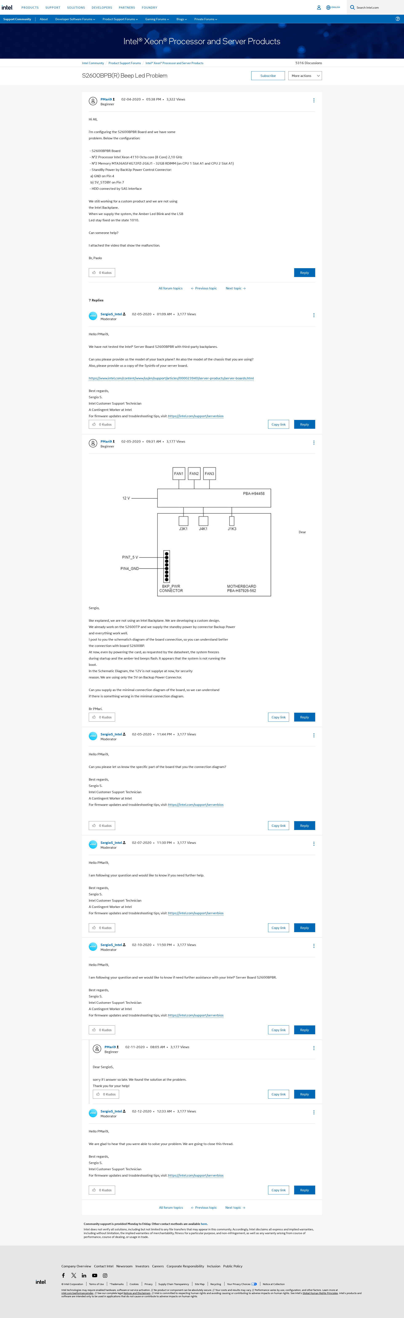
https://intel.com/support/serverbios (195, 415)
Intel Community (93, 63)
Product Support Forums (125, 63)
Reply (304, 272)
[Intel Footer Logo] (41, 1281)
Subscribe (268, 75)
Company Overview (76, 1266)
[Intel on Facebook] (63, 1275)
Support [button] (52, 7)
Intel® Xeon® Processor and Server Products (174, 63)
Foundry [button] (149, 7)
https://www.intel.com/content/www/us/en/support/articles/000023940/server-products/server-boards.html (171, 378)
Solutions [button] (76, 7)
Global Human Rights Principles (320, 1293)
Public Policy (232, 1266)
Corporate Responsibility (185, 1266)
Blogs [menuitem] (180, 19)
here (204, 1223)
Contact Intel (103, 1266)
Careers (158, 1266)
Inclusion (213, 1266)
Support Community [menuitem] (17, 19)
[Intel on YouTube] (94, 1275)
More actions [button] (301, 75)
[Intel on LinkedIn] (84, 1275)
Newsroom (124, 1266)
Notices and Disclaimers (137, 1293)
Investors (142, 1266)
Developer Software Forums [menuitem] (73, 19)
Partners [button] (127, 7)
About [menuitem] (44, 19)
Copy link (279, 424)
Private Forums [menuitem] (204, 19)
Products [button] (30, 7)
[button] (313, 100)
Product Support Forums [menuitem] (119, 19)
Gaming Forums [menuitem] (155, 19)
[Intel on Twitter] (73, 1275)
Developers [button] (102, 7)
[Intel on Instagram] (105, 1275)
